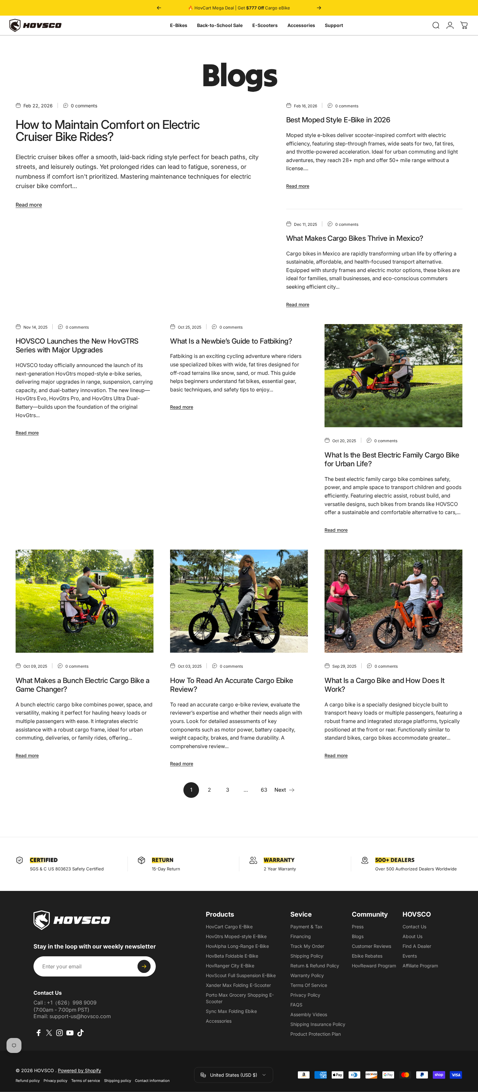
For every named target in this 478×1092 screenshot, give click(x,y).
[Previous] (159, 8)
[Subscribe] (144, 966)
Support (334, 25)
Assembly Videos (308, 1014)
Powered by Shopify (79, 1070)
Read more (29, 204)
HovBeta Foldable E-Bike (232, 956)
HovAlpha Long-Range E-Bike (237, 946)
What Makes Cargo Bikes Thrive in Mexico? (354, 238)
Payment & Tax (306, 926)
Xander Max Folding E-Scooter (238, 985)
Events (410, 956)
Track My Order (307, 946)
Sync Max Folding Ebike (231, 1011)
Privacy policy (55, 1080)
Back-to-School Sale (220, 25)
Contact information (152, 1080)
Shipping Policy (306, 956)
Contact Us (414, 926)
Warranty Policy (307, 975)
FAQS (296, 1004)
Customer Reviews (371, 946)
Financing (300, 936)
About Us (412, 936)
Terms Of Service (308, 985)
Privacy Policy (305, 995)
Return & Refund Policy (314, 965)
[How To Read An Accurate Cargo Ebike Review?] (239, 601)
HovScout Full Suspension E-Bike (241, 975)
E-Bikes (178, 25)
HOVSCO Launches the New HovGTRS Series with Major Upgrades (77, 345)
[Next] (319, 8)
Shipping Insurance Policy (317, 1024)
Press (358, 926)
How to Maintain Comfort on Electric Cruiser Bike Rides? (108, 130)
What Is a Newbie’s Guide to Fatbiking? (231, 341)
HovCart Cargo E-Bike (229, 926)
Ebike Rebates (367, 956)
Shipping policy (117, 1080)
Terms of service (85, 1080)
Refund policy (28, 1080)
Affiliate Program (420, 965)
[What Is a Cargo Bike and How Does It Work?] (393, 601)
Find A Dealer (417, 946)
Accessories (301, 25)
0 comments (84, 105)
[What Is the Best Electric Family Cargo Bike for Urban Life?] (393, 376)
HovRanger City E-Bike (230, 965)
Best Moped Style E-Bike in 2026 (338, 120)
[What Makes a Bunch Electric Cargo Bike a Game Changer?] (84, 601)
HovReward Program (374, 965)
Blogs (358, 936)
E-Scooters (265, 25)
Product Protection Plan (315, 1034)
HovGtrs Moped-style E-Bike (236, 936)
